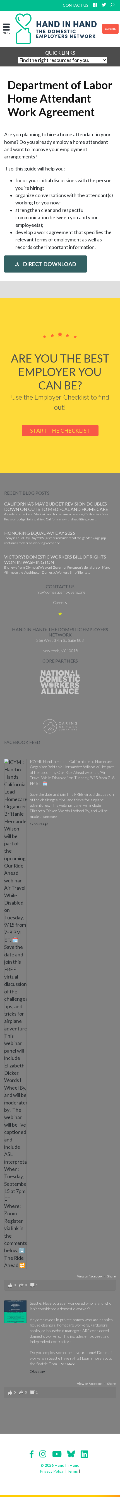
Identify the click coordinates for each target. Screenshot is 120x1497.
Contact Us (75, 5)
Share (111, 1276)
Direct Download (49, 264)
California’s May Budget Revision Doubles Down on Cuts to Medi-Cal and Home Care (56, 506)
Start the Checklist (60, 430)
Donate (110, 28)
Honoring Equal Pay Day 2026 (39, 533)
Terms (72, 1471)
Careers (60, 602)
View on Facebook (90, 1276)
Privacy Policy (52, 1471)
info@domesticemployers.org (60, 592)
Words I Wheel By (73, 810)
